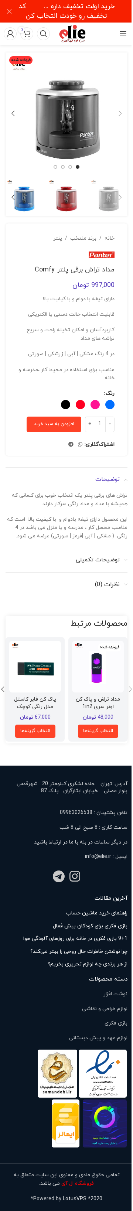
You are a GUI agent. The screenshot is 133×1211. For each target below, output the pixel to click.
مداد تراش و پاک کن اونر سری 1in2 (98, 703)
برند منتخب (83, 238)
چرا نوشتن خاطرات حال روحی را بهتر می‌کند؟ (78, 951)
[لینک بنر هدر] (66, 11)
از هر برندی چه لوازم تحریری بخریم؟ (87, 964)
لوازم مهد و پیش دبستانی (98, 1037)
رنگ (110, 393)
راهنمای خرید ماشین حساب (96, 913)
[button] (120, 113)
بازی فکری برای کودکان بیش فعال (90, 926)
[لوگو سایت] (72, 33)
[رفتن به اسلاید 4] (55, 167)
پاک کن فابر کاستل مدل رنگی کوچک (35, 703)
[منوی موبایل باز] (123, 33)
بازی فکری (116, 1023)
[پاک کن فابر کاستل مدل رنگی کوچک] (35, 666)
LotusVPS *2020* (66, 1199)
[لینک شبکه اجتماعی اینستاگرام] (75, 877)
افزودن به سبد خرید (54, 424)
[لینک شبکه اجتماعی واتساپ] (80, 444)
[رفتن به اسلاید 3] (63, 167)
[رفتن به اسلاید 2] (70, 167)
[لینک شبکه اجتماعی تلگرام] (71, 444)
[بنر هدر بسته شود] (9, 11)
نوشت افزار (115, 994)
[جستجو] (43, 33)
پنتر (57, 238)
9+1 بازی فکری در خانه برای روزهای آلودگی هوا (75, 938)
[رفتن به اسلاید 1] (77, 167)
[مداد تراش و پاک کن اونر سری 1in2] (98, 666)
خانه (110, 238)
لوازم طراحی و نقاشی (104, 1008)
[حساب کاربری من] (10, 33)
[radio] (110, 404)
